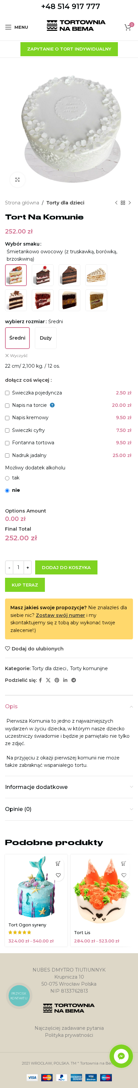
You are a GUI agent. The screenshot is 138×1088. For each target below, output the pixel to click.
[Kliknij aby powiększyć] (17, 179)
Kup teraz (25, 584)
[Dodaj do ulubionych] (58, 875)
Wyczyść (19, 355)
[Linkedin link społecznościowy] (65, 680)
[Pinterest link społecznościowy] (57, 680)
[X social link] (48, 680)
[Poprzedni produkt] (116, 202)
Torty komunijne (89, 668)
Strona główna (22, 203)
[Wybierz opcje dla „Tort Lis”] (124, 864)
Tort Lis (82, 932)
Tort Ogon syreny (27, 924)
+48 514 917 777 (70, 6)
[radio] (16, 275)
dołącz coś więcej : (28, 380)
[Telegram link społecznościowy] (73, 680)
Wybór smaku (22, 244)
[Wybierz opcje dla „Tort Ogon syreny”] (58, 864)
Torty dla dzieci (65, 203)
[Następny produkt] (129, 202)
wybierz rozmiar (25, 322)
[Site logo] (77, 27)
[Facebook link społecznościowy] (40, 680)
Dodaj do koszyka (66, 567)
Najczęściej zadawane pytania (69, 1028)
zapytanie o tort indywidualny (69, 49)
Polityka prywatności (69, 1035)
